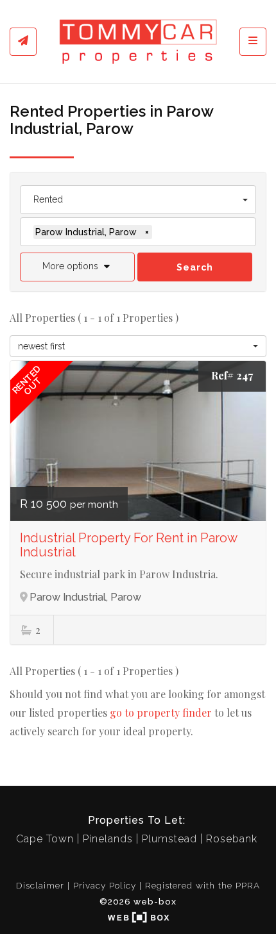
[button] (77, 267)
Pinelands (108, 839)
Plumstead (169, 839)
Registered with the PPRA (202, 885)
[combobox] (138, 199)
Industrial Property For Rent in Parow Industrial (128, 545)
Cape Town (45, 839)
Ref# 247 (232, 375)
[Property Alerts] (23, 42)
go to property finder (161, 712)
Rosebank (231, 839)
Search (195, 267)
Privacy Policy (104, 885)
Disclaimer (40, 885)
